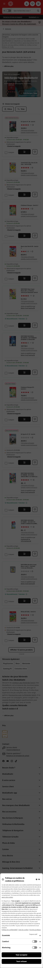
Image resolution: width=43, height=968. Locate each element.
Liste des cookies (23, 930)
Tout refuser (21, 961)
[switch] (34, 941)
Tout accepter (21, 955)
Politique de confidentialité (9, 930)
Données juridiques (35, 930)
